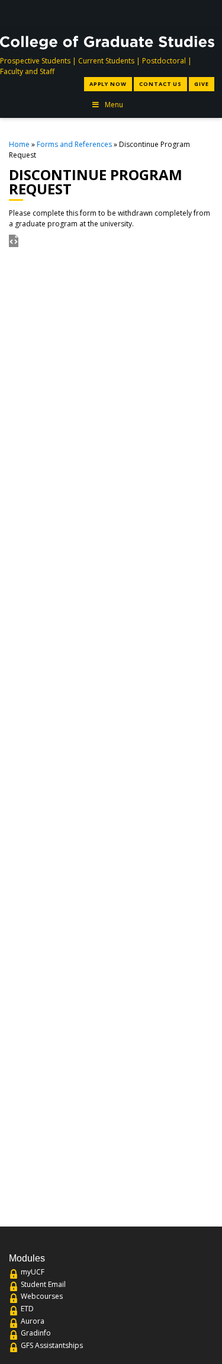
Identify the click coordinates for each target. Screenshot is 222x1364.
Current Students (106, 61)
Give (201, 84)
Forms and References (74, 144)
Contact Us (160, 84)
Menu (114, 105)
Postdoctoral (164, 61)
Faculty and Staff (27, 71)
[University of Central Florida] (94, 14)
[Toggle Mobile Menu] (206, 14)
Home (19, 144)
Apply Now (108, 84)
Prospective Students (35, 61)
